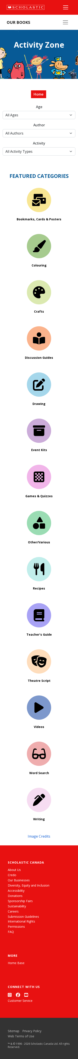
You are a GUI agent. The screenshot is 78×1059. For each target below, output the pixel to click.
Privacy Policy (31, 1031)
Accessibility (16, 890)
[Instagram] (10, 995)
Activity (39, 143)
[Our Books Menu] (65, 22)
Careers (13, 911)
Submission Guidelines (23, 916)
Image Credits (39, 836)
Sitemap (13, 1031)
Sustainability (17, 906)
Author (39, 125)
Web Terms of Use (21, 1036)
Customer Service (20, 1001)
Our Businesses (19, 880)
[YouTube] (26, 995)
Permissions (16, 926)
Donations (15, 896)
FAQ (11, 932)
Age (39, 106)
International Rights (21, 921)
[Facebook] (18, 995)
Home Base (16, 963)
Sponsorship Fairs (20, 901)
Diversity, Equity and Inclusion (28, 885)
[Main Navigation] (66, 7)
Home (39, 94)
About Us (14, 870)
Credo (12, 875)
